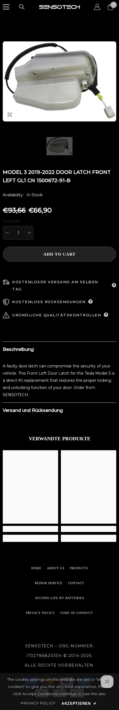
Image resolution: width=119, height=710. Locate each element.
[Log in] (97, 7)
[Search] (22, 7)
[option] (59, 81)
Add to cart (59, 254)
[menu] (6, 7)
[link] (30, 529)
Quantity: (12, 221)
